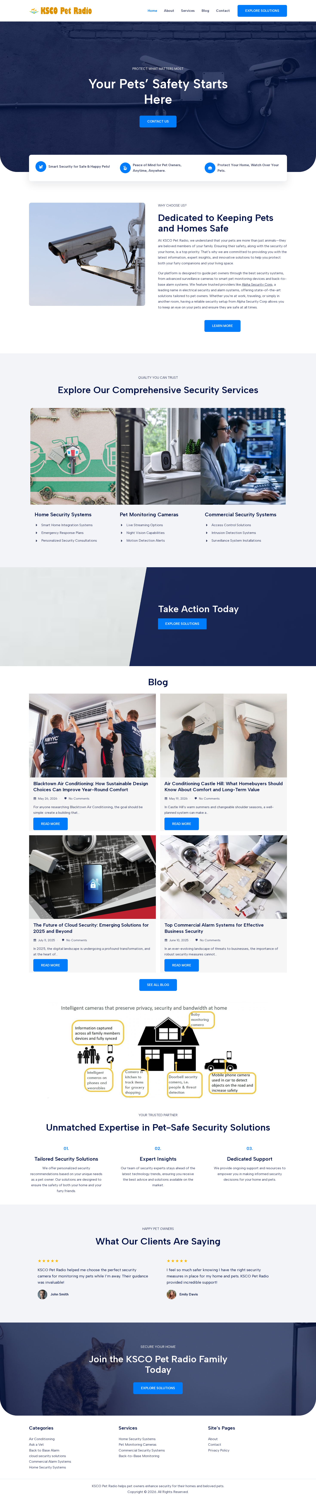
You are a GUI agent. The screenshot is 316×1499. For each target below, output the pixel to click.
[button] (262, 11)
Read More (50, 824)
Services (188, 11)
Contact (223, 11)
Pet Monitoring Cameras (137, 1444)
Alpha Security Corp (257, 284)
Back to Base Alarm (44, 1450)
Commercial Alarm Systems (50, 1461)
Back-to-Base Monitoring (139, 1456)
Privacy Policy (218, 1450)
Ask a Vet (36, 1444)
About (169, 11)
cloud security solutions (47, 1456)
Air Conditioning (42, 1439)
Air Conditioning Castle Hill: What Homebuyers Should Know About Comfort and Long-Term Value (223, 787)
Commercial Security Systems (142, 1450)
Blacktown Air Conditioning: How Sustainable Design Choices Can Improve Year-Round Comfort (90, 787)
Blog (205, 11)
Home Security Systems (47, 1467)
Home (152, 11)
